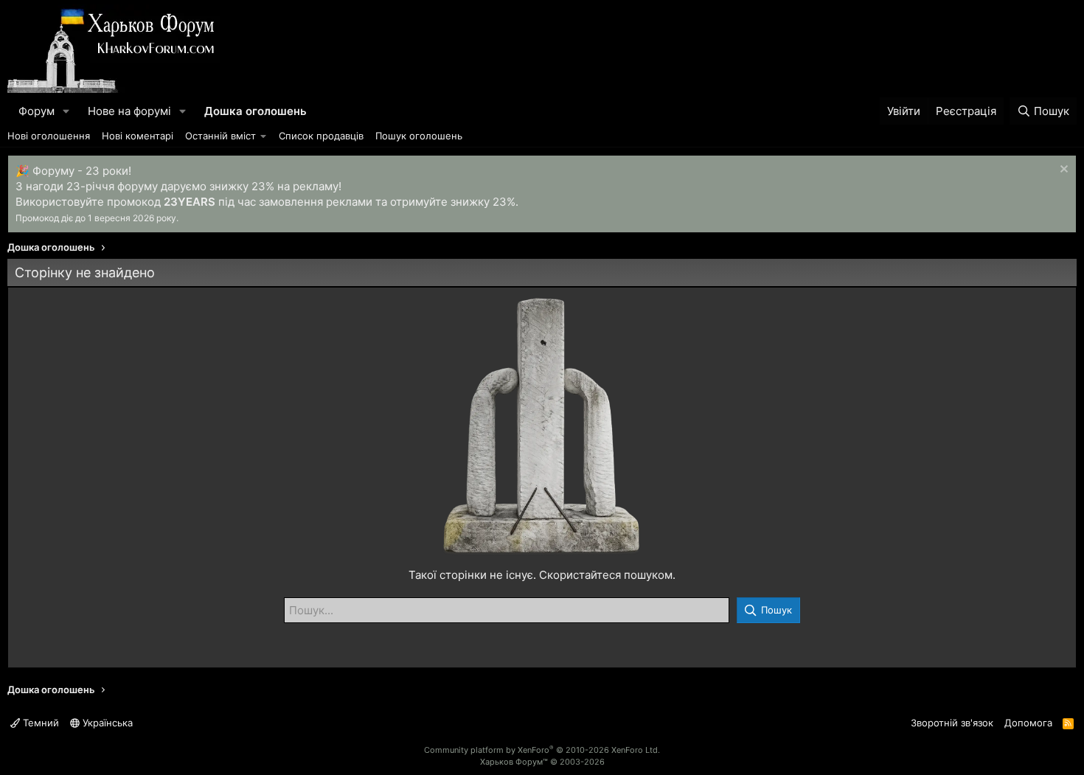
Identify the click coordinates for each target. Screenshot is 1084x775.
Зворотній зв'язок (952, 723)
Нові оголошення (48, 136)
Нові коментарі (137, 136)
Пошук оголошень (418, 136)
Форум (36, 111)
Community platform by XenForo (542, 750)
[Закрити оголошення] (1062, 170)
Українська (106, 723)
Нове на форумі (129, 111)
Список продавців (321, 136)
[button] (66, 111)
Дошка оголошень (255, 111)
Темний (39, 723)
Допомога (1028, 723)
